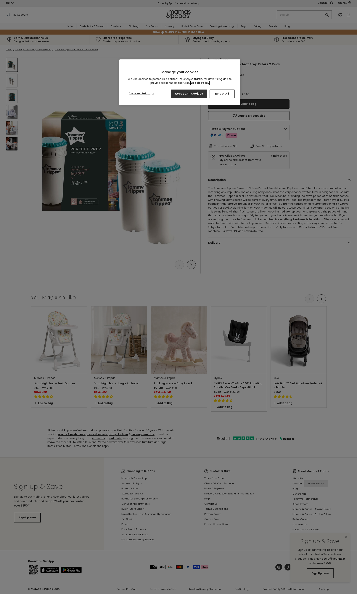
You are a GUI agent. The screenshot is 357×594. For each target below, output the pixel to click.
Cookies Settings (141, 93)
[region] (179, 82)
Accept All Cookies (189, 93)
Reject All (222, 93)
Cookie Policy (200, 83)
